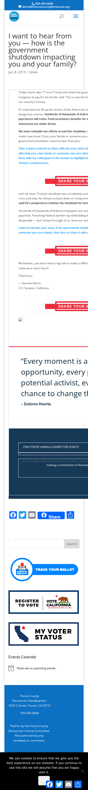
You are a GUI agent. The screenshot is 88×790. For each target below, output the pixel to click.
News (33, 72)
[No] (82, 771)
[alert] (44, 668)
